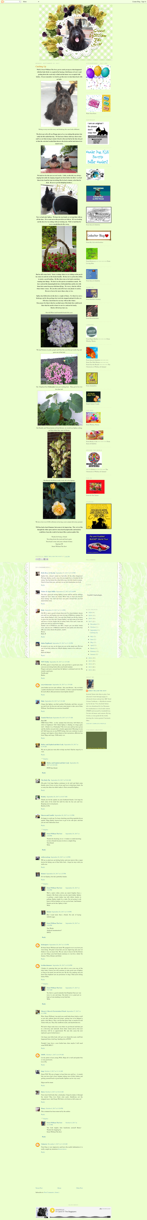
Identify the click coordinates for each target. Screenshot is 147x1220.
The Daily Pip (45, 780)
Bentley (43, 796)
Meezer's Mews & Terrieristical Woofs (53, 1011)
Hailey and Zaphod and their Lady (52, 744)
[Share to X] (42, 559)
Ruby (42, 610)
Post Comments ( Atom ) (51, 1192)
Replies (45, 759)
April (92, 645)
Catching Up (94, 633)
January (93, 654)
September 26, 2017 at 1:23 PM (64, 815)
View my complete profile (96, 723)
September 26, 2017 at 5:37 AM (63, 718)
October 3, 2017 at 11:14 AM (54, 1071)
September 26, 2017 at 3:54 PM (62, 912)
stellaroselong (45, 857)
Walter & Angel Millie (48, 591)
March (92, 648)
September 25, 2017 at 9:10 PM (66, 591)
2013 (90, 667)
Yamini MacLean (46, 717)
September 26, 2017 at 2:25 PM (56, 874)
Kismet (43, 873)
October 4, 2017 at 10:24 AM (54, 1092)
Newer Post (39, 1188)
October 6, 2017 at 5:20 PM (54, 1108)
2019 (90, 615)
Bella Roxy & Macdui (48, 573)
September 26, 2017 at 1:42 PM (60, 857)
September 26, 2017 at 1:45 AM (59, 662)
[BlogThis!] (39, 559)
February (93, 651)
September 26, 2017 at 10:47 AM (57, 797)
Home (59, 1188)
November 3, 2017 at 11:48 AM (57, 1144)
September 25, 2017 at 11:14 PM (55, 610)
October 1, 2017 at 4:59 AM (55, 1055)
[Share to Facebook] (44, 559)
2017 (90, 621)
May (92, 642)
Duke (42, 701)
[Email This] (36, 559)
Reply (43, 585)
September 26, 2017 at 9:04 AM (61, 780)
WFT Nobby (45, 662)
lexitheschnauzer (46, 965)
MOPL (43, 1054)
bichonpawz (45, 944)
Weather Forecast (92, 748)
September (93, 630)
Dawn (43, 1092)
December (93, 624)
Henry (43, 1108)
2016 (90, 658)
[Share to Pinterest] (47, 559)
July (91, 636)
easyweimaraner (46, 684)
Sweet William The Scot (53, 556)
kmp (42, 1071)
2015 (90, 661)
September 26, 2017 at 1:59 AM (62, 684)
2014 (90, 664)
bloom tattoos (62, 1149)
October (93, 627)
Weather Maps (102, 748)
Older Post (79, 1188)
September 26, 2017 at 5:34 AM (55, 701)
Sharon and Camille (47, 815)
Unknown (44, 1144)
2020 (90, 612)
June (92, 639)
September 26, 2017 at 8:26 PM (62, 965)
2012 (90, 670)
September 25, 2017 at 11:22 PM (63, 643)
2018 (90, 618)
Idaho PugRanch (46, 643)
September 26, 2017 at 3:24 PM (59, 945)
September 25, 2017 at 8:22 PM (65, 573)
